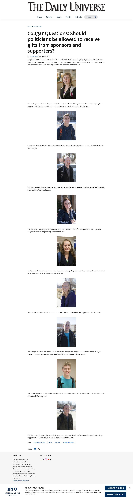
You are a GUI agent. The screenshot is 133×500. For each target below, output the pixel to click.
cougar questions (39, 442)
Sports (68, 17)
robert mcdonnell (68, 442)
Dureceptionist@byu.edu (21, 480)
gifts (50, 442)
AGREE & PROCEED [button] (115, 494)
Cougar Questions (34, 26)
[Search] (95, 17)
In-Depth (78, 17)
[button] (130, 487)
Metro (59, 17)
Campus (49, 17)
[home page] (66, 8)
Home (39, 17)
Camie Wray (34, 56)
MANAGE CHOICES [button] (116, 488)
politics (57, 442)
